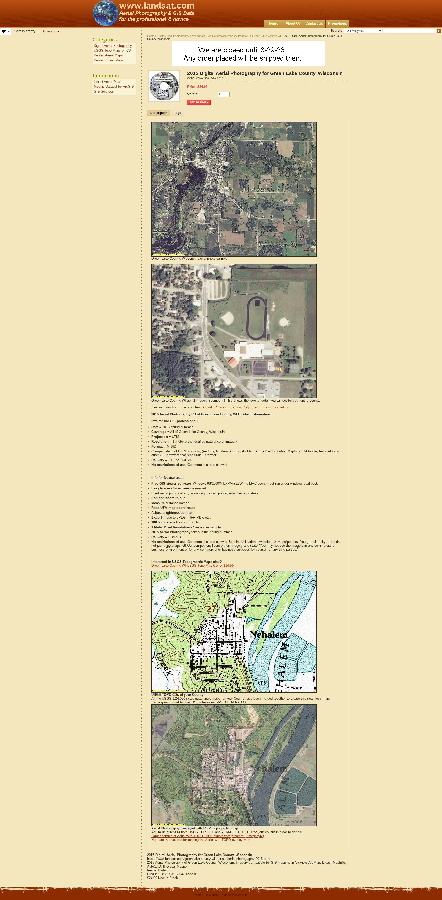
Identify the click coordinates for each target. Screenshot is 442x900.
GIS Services (104, 91)
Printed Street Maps (109, 60)
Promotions (337, 23)
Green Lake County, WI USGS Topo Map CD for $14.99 (192, 565)
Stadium (222, 407)
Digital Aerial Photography (173, 35)
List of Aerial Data (107, 82)
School (236, 407)
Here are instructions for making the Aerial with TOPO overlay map (200, 840)
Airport (207, 407)
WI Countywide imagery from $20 (228, 35)
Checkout (50, 31)
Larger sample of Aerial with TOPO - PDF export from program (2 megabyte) (207, 836)
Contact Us (314, 23)
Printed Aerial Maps (108, 55)
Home (273, 23)
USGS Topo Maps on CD (112, 50)
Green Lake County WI (266, 35)
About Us (293, 23)
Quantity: (192, 93)
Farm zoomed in (275, 407)
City (247, 407)
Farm (256, 407)
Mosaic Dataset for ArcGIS (114, 86)
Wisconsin (198, 35)
